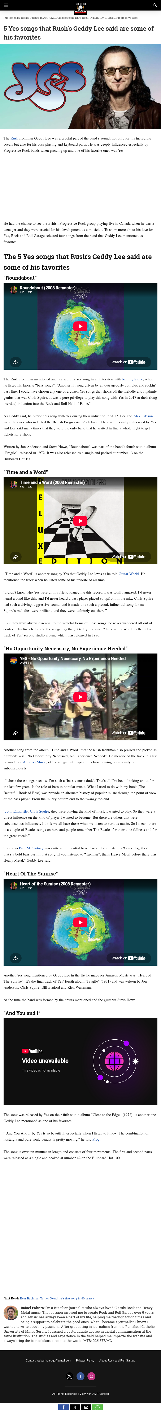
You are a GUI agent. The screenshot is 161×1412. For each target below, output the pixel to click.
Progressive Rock (127, 18)
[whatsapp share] (97, 1409)
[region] (80, 186)
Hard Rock (81, 18)
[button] (63, 1407)
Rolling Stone (132, 378)
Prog (96, 1139)
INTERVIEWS (98, 18)
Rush (14, 138)
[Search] (154, 5)
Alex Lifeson (143, 415)
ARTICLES (49, 18)
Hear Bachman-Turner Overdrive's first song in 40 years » (57, 1298)
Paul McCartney (31, 847)
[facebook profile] (80, 1376)
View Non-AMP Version (94, 1393)
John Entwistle (16, 811)
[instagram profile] (91, 1376)
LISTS (111, 18)
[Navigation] (5, 5)
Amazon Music (34, 761)
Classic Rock (65, 18)
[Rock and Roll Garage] (80, 6)
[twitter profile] (70, 1376)
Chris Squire (39, 811)
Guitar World (129, 573)
